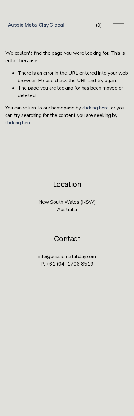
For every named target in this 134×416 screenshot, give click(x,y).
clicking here (95, 107)
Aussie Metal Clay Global (36, 24)
